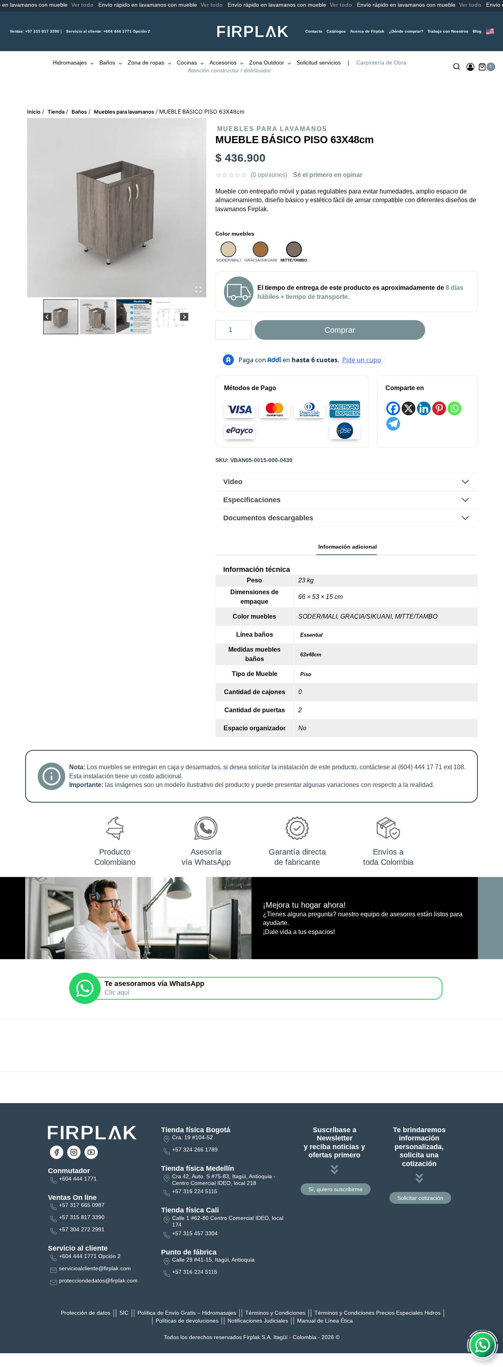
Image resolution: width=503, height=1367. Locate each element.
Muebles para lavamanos (272, 128)
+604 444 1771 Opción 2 (108, 31)
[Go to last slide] (47, 317)
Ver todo (31, 5)
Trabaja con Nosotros (448, 31)
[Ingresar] (470, 67)
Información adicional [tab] (347, 546)
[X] (408, 408)
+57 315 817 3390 (34, 31)
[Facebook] (393, 408)
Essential (311, 635)
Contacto (313, 31)
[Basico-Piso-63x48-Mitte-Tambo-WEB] (116, 207)
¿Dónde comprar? (406, 31)
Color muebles (234, 233)
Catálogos (336, 31)
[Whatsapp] (454, 408)
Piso (305, 674)
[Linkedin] (424, 408)
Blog (477, 31)
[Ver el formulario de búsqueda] (457, 67)
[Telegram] (393, 424)
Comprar (340, 330)
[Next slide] (184, 317)
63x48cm (310, 655)
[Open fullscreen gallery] (198, 289)
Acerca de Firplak (367, 31)
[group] (60, 316)
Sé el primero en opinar (327, 174)
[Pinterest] (439, 408)
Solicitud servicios (319, 62)
